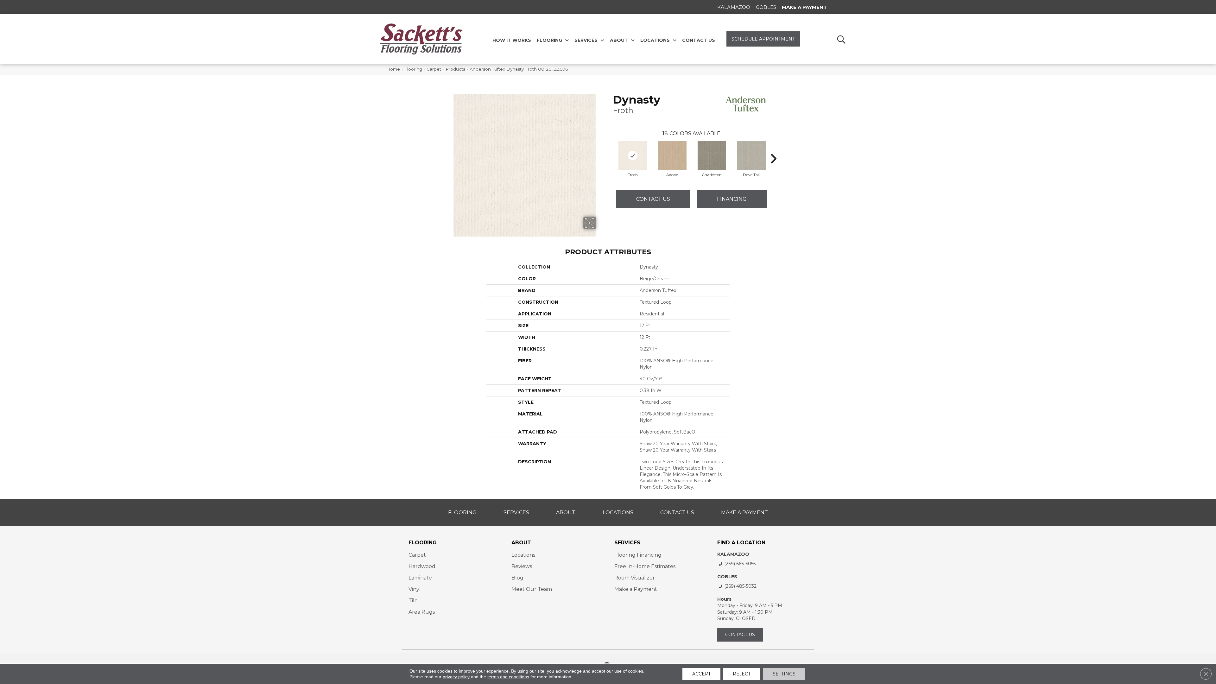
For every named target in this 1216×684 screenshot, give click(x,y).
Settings (784, 674)
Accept (701, 674)
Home (393, 69)
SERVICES (627, 543)
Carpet (434, 69)
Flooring (413, 69)
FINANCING (732, 199)
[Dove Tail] (751, 155)
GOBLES (727, 577)
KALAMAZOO (733, 554)
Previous (609, 149)
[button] (841, 39)
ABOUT (521, 543)
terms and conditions (508, 676)
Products (455, 69)
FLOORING (422, 543)
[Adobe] (672, 155)
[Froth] (633, 155)
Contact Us (653, 199)
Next (773, 149)
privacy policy (456, 676)
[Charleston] (712, 155)
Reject (741, 674)
